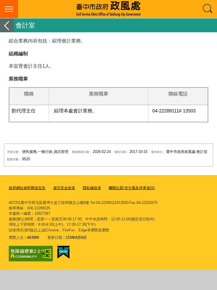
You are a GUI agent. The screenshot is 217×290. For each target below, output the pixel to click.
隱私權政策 (92, 188)
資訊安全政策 (64, 188)
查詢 (208, 9)
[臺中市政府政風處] (108, 9)
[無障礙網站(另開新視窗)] (31, 253)
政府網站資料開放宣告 (27, 188)
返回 (7, 25)
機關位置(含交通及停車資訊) (131, 188)
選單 (9, 9)
